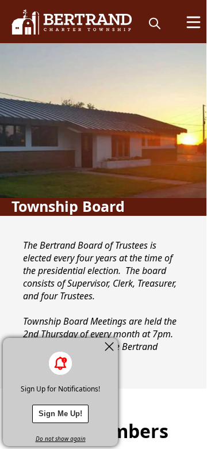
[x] (109, 346)
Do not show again (61, 439)
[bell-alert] (60, 363)
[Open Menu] (193, 22)
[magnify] (154, 23)
